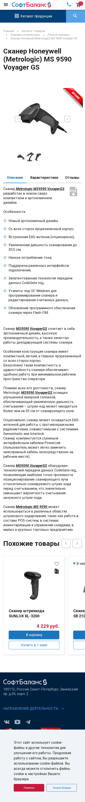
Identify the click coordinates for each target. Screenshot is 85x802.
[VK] (6, 722)
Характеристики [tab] (44, 177)
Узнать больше (62, 787)
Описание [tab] (15, 177)
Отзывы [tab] (72, 177)
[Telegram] (28, 722)
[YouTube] (17, 722)
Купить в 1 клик (34, 645)
